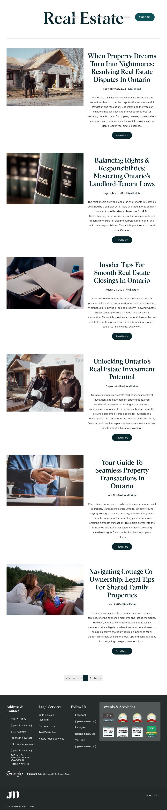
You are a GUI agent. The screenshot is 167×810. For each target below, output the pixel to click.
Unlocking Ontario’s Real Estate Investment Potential (122, 369)
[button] (66, 17)
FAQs (89, 17)
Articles (102, 17)
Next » (97, 678)
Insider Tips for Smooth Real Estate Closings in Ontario (122, 273)
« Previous (71, 678)
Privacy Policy (153, 795)
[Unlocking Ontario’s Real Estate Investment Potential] (45, 383)
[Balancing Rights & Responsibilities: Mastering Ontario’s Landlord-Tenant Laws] (45, 178)
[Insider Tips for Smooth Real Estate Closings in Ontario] (45, 283)
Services (58, 17)
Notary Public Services (51, 738)
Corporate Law (47, 726)
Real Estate (134, 88)
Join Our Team (121, 17)
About (75, 17)
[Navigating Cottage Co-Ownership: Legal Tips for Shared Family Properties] (45, 589)
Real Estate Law (48, 732)
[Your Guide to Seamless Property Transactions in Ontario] (45, 480)
